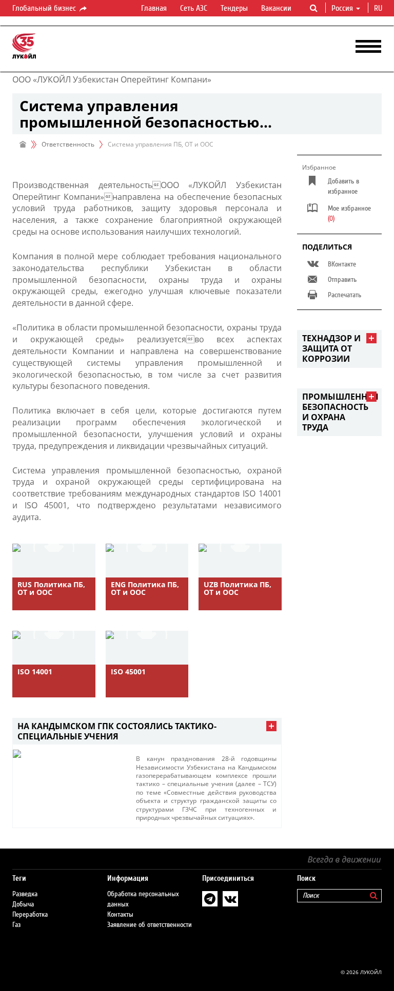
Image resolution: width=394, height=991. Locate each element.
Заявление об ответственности (149, 925)
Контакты (120, 915)
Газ (16, 925)
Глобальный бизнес (45, 8)
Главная (154, 8)
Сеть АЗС (193, 8)
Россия (342, 8)
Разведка (24, 894)
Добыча (23, 904)
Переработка (30, 915)
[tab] (147, 731)
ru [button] (379, 8)
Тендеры (234, 8)
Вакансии (276, 8)
